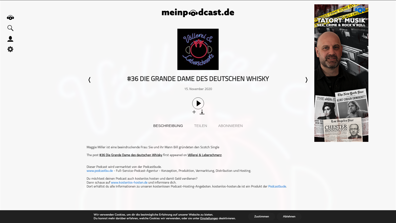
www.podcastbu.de (100, 171)
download (202, 111)
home (10, 17)
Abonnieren (230, 126)
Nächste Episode (306, 80)
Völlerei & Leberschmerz (205, 155)
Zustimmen (261, 216)
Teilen (200, 126)
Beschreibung (168, 126)
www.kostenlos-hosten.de (129, 182)
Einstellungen (209, 218)
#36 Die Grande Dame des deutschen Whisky (130, 155)
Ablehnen (289, 216)
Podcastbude (277, 186)
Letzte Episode (90, 80)
